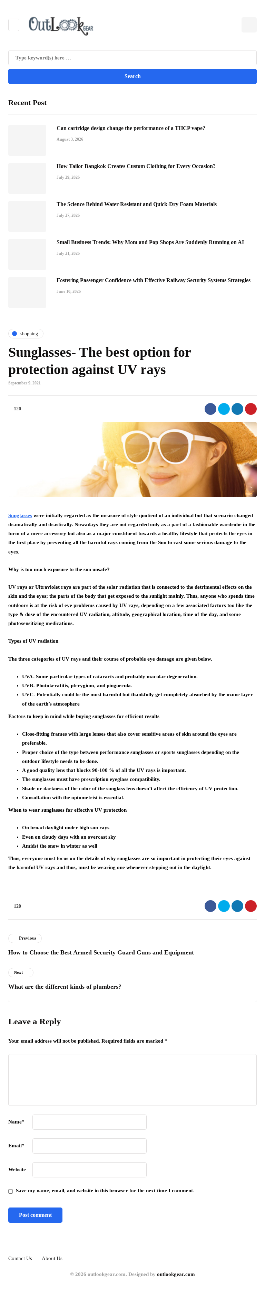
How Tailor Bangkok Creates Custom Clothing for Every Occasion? (136, 166)
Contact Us (20, 1258)
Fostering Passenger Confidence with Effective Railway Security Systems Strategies (154, 280)
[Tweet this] (224, 409)
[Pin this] (251, 409)
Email (16, 1145)
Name (16, 1122)
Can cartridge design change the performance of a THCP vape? (131, 128)
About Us (52, 1258)
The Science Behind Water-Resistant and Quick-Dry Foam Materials (137, 204)
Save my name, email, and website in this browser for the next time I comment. (105, 1190)
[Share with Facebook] (210, 409)
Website (17, 1169)
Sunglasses (20, 515)
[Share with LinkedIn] (237, 409)
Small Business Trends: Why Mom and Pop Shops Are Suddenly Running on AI (150, 242)
